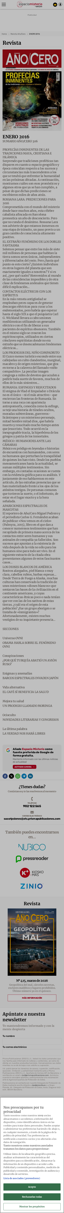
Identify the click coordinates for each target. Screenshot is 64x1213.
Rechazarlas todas (32, 1196)
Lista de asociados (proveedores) (21, 1178)
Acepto (32, 1186)
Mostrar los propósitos (32, 1206)
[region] (32, 1155)
